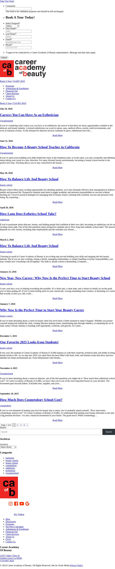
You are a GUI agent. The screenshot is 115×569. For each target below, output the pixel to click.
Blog (8, 519)
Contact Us (11, 98)
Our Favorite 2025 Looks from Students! (29, 342)
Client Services (12, 93)
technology (10, 470)
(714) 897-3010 (19, 103)
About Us (10, 96)
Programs (10, 86)
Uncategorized (6, 121)
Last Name (11, 34)
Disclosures (11, 521)
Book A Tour (6, 81)
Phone (9, 45)
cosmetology (5, 405)
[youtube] (21, 503)
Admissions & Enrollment (17, 88)
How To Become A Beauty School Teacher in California (40, 147)
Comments (10, 6)
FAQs (8, 539)
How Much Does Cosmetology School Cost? (31, 400)
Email (9, 39)
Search (3, 427)
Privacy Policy (76, 565)
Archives (4, 444)
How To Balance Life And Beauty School (29, 179)
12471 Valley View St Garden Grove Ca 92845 (11, 556)
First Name (11, 28)
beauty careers (6, 316)
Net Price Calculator (15, 526)
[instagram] (10, 503)
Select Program (13, 23)
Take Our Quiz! (7, 1)
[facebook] (16, 503)
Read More (58, 135)
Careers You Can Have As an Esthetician (29, 115)
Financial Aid (12, 91)
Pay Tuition (19, 514)
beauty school (6, 185)
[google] (27, 503)
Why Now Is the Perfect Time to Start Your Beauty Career (42, 310)
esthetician (4, 220)
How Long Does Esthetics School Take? (28, 214)
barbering (10, 458)
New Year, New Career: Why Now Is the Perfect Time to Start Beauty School (55, 278)
